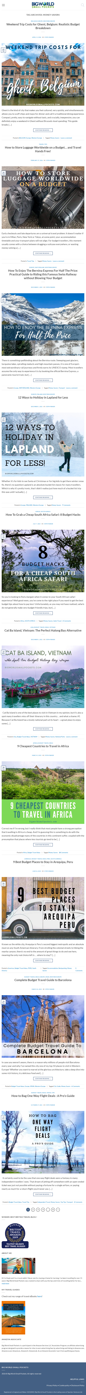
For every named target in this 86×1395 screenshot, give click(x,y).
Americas (27, 859)
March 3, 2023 (36, 755)
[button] (3, 5)
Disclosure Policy (77, 1385)
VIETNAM (52, 627)
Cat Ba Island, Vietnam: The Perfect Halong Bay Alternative (43, 630)
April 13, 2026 (36, 37)
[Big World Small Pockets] (43, 5)
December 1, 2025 (37, 287)
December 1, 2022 (37, 639)
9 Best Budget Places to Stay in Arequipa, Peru (43, 862)
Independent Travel (44, 1202)
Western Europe (49, 21)
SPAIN (47, 977)
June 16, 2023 (36, 871)
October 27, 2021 (36, 1105)
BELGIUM (34, 21)
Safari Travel (57, 621)
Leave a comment (66, 138)
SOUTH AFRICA (46, 511)
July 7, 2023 (37, 524)
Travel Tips (43, 144)
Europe (40, 21)
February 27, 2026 (37, 160)
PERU (48, 859)
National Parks (60, 737)
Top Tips (63, 1202)
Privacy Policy (52, 1385)
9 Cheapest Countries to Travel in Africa (43, 746)
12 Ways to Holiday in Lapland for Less (43, 397)
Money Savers (54, 138)
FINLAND (40, 394)
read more (5, 1283)
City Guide (57, 1086)
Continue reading (43, 130)
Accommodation (52, 968)
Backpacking (63, 968)
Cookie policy (64, 1385)
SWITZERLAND (39, 267)
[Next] (58, 1210)
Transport (62, 388)
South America (56, 859)
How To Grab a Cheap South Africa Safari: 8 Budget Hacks (43, 514)
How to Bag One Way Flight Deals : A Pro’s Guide (43, 1095)
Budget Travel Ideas (41, 627)
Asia (32, 627)
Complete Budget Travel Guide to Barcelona (43, 980)
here (39, 1296)
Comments (66, 505)
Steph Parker (49, 37)
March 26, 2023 (37, 989)
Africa (37, 511)
